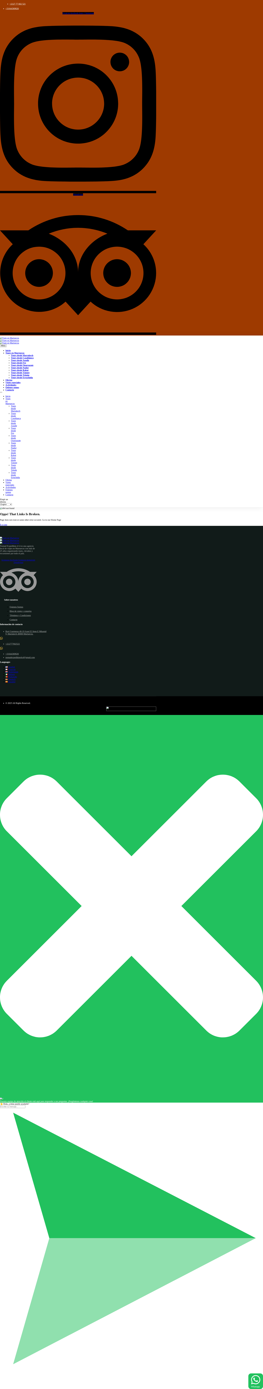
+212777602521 (12, 644)
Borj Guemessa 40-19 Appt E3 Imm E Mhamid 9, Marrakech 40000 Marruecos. (25, 632)
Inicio (8, 350)
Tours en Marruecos (14, 353)
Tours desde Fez (18, 363)
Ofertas (8, 380)
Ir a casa (3, 524)
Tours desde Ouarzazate (22, 365)
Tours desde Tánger (20, 373)
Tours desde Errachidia (22, 377)
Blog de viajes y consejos (21, 611)
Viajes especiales (13, 382)
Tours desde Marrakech (22, 355)
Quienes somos (12, 387)
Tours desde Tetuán (20, 375)
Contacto (9, 390)
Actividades (10, 385)
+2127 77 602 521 (18, 4)
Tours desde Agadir (20, 360)
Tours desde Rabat (19, 370)
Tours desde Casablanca (22, 358)
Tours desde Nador (20, 368)
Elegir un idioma (4, 500)
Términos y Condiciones (20, 615)
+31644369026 (12, 8)
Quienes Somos (16, 607)
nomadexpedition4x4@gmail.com (20, 657)
